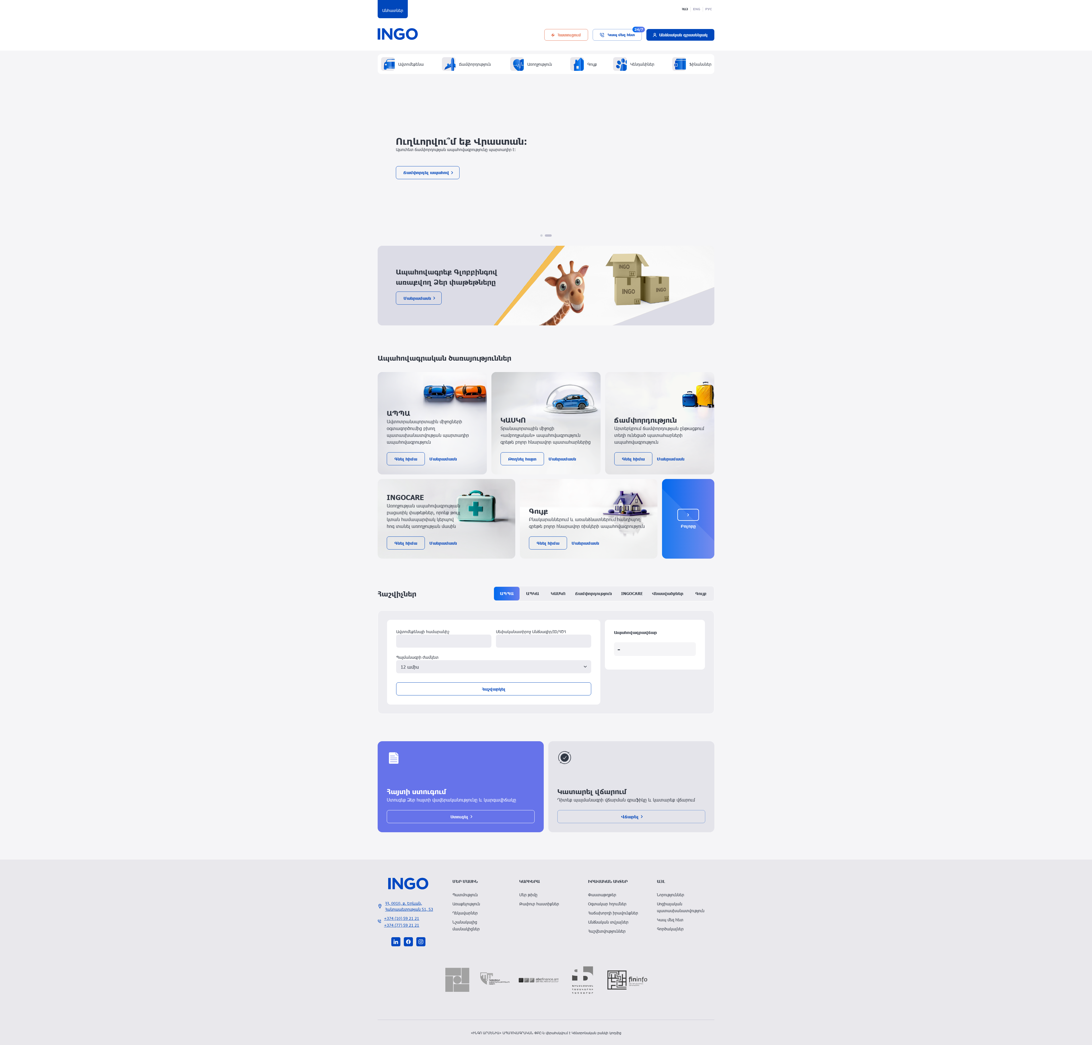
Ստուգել (459, 816)
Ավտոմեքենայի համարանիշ (422, 631)
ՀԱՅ (685, 9)
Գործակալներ (670, 929)
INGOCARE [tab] (632, 593)
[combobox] (493, 667)
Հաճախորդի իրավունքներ (613, 913)
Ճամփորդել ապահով (426, 174)
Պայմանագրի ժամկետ (417, 657)
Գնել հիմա (405, 458)
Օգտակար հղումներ (607, 903)
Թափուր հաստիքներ (539, 903)
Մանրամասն (417, 298)
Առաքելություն (466, 903)
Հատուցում (569, 34)
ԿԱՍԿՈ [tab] (558, 593)
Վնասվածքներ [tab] (667, 593)
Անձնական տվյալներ (608, 922)
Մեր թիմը (528, 894)
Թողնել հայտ (522, 458)
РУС (708, 9)
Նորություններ (670, 894)
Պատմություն (465, 894)
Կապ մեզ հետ (621, 34)
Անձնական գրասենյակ (683, 34)
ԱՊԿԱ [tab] (532, 593)
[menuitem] (478, 894)
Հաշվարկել (494, 688)
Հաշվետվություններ (607, 931)
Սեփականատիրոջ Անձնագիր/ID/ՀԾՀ (531, 631)
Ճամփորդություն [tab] (593, 593)
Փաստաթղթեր (602, 894)
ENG (696, 9)
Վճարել (630, 816)
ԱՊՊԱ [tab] (507, 593)
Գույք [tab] (700, 593)
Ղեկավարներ (465, 913)
